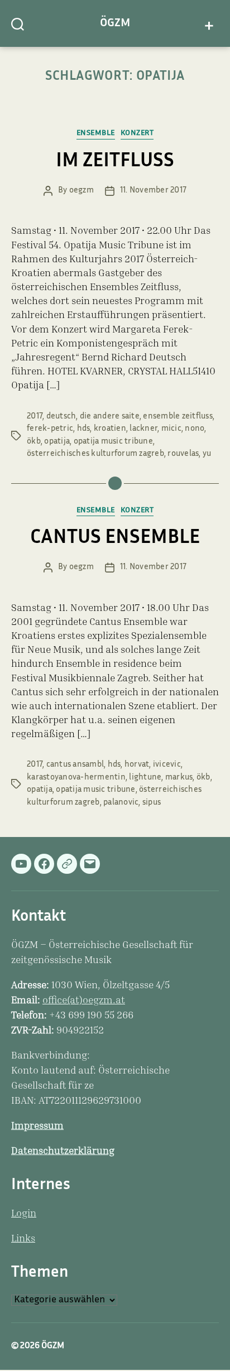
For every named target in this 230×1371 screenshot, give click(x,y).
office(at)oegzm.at (83, 1001)
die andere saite (110, 416)
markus (179, 777)
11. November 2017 (153, 190)
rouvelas (183, 454)
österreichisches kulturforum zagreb (95, 454)
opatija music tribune (113, 441)
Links (23, 1239)
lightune (145, 777)
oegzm (81, 190)
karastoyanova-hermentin (76, 777)
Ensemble (95, 133)
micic (171, 428)
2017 (34, 416)
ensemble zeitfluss (178, 416)
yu (207, 454)
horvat (137, 764)
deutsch (61, 416)
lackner (143, 428)
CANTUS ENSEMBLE (115, 538)
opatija (57, 441)
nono (194, 428)
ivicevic (167, 764)
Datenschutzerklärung (62, 1151)
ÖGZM (115, 23)
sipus (151, 802)
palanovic (120, 802)
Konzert (137, 133)
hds (83, 428)
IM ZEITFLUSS (115, 161)
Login (23, 1214)
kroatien (110, 428)
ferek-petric (50, 428)
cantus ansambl (75, 764)
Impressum (37, 1126)
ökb (34, 441)
